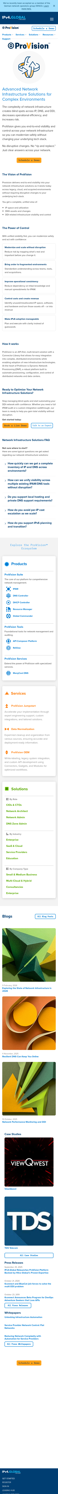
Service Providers (16, 852)
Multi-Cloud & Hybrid (19, 881)
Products (19, 564)
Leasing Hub (8, 1490)
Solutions (19, 789)
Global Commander (23, 616)
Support (6, 38)
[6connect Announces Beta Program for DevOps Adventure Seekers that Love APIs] (29, 1297)
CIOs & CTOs (14, 805)
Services (18, 693)
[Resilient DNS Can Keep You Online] (29, 1027)
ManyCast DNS (20, 673)
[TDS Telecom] (29, 1223)
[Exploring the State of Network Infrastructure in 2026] (29, 961)
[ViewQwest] (29, 1163)
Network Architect (17, 811)
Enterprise (12, 840)
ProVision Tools (14, 627)
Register (6, 1482)
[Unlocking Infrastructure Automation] (29, 1317)
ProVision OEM (20, 752)
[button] (51, 19)
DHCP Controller (21, 602)
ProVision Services (16, 659)
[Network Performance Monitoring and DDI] (29, 1093)
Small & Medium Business (21, 874)
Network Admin (15, 817)
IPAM (15, 589)
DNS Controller (20, 595)
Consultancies (14, 887)
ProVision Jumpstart (23, 706)
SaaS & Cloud (14, 846)
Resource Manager (22, 609)
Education (12, 858)
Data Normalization (22, 729)
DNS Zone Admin (16, 824)
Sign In (5, 1486)
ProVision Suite (14, 574)
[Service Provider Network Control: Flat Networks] (29, 1327)
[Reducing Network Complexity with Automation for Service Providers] (29, 1337)
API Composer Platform (25, 641)
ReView (17, 647)
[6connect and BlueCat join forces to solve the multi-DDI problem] (29, 1283)
